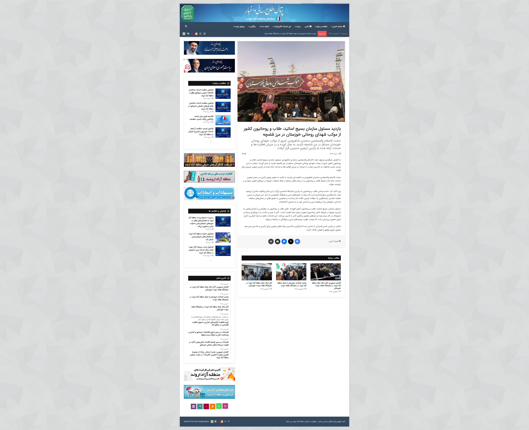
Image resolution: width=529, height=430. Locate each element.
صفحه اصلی (338, 26)
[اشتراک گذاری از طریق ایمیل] (277, 241)
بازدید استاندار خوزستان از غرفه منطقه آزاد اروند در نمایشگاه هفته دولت (291, 284)
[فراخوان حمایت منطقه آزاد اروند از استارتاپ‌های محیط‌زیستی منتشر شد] (223, 237)
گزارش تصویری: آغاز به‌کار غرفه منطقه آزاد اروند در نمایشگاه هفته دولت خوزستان (326, 285)
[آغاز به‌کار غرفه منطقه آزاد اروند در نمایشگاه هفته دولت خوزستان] (257, 271)
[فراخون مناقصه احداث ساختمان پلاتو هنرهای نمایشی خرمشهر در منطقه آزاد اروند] (223, 107)
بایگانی (253, 26)
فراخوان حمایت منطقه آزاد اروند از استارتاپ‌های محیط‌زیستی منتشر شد (201, 236)
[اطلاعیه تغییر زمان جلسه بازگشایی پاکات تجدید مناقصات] (223, 120)
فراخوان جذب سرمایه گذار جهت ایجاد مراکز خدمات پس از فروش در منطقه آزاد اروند (201, 249)
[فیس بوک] (297, 241)
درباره (298, 26)
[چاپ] (271, 241)
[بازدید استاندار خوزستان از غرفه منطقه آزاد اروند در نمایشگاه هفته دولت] (291, 271)
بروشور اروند (240, 26)
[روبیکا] (184, 34)
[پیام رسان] (284, 241)
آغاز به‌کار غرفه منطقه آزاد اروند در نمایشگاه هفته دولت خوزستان (293, 33)
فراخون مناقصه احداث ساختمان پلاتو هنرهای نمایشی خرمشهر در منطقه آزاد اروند (200, 106)
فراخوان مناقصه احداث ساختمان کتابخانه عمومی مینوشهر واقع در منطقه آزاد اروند (201, 92)
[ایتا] (196, 34)
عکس (307, 26)
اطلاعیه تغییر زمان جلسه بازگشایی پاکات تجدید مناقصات (201, 118)
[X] (291, 241)
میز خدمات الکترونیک (282, 26)
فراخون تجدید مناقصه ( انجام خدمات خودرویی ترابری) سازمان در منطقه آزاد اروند (200, 131)
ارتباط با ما (265, 26)
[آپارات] (192, 34)
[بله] (188, 34)
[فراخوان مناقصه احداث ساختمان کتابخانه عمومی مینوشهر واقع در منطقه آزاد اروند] (223, 93)
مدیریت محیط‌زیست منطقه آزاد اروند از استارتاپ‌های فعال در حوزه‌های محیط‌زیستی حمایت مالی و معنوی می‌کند (200, 222)
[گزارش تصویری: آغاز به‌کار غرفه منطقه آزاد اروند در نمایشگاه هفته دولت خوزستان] (326, 271)
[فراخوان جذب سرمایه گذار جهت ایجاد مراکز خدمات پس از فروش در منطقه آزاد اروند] (223, 251)
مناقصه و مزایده (321, 26)
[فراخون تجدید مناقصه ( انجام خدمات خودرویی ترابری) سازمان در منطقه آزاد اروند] (223, 132)
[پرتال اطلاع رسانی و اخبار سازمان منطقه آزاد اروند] (264, 13)
